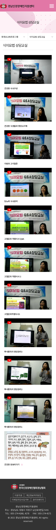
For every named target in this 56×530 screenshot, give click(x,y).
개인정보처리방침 (33, 495)
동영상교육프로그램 (9, 36)
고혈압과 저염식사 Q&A (14, 238)
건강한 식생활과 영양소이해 (15, 126)
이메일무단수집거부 (20, 499)
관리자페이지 (38, 499)
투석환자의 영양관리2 (13, 389)
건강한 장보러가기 (13, 464)
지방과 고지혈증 (11, 163)
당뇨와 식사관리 (11, 201)
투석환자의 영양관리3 (13, 351)
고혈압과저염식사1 (12, 314)
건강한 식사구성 (11, 88)
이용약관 (18, 495)
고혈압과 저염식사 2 (12, 276)
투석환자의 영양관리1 (13, 426)
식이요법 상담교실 (37, 36)
